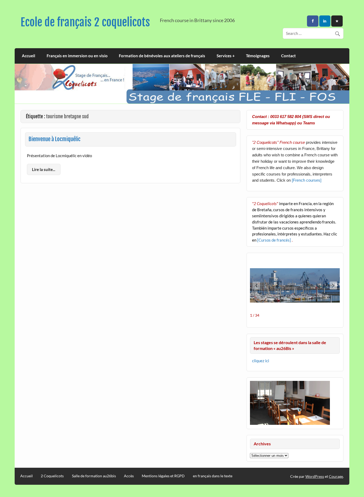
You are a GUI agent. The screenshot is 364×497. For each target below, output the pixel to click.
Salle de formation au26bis (94, 476)
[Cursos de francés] (274, 240)
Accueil (28, 55)
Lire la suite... (43, 169)
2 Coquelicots (52, 476)
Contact (288, 55)
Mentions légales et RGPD (163, 476)
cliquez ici (260, 360)
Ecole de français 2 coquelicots (85, 22)
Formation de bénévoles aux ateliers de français (162, 55)
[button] (333, 286)
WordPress (314, 476)
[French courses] (306, 180)
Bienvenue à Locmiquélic (54, 139)
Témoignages (258, 55)
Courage (336, 476)
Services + (226, 55)
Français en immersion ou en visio (77, 55)
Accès (129, 476)
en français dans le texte (212, 476)
